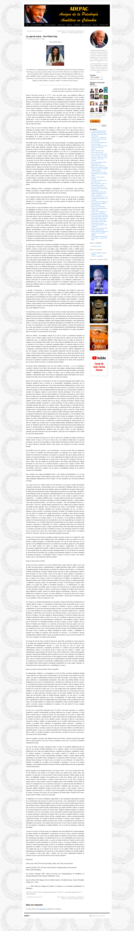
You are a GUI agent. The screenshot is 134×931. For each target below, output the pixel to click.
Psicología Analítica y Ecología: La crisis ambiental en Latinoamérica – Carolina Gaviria (99, 198)
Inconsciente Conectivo (96, 246)
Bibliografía (77, 25)
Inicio (27, 25)
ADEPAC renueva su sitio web (98, 165)
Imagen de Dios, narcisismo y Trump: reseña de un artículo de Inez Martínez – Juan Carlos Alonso (99, 168)
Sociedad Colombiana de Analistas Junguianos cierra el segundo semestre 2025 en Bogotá (99, 188)
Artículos (95, 25)
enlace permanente (31, 893)
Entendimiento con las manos (34, 31)
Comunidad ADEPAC (36, 25)
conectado (42, 909)
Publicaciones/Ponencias (49, 892)
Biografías (69, 25)
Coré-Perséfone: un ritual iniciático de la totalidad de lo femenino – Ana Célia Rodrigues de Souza (70, 31)
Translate (101, 79)
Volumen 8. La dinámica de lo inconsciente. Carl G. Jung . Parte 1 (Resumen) (99, 158)
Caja (66, 892)
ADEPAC (26, 916)
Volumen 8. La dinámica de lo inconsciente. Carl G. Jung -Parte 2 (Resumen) (99, 147)
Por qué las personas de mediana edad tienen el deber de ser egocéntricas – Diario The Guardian (99, 203)
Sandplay (74, 892)
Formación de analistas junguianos (98, 131)
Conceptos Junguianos (50, 25)
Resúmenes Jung (86, 25)
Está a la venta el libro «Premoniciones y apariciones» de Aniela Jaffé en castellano (99, 233)
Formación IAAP (103, 25)
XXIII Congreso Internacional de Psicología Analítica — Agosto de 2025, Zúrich (99, 238)
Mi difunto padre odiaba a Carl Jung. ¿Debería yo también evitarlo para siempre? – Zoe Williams (99, 193)
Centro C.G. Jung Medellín (97, 256)
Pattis (69, 892)
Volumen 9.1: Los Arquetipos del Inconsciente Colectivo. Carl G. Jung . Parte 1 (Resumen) (99, 139)
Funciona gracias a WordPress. (98, 915)
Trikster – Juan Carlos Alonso (97, 150)
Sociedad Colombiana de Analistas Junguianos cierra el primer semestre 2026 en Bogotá (99, 134)
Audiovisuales (61, 25)
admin (43, 38)
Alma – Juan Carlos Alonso (97, 152)
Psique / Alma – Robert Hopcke (98, 206)
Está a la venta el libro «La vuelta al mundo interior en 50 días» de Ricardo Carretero (99, 173)
